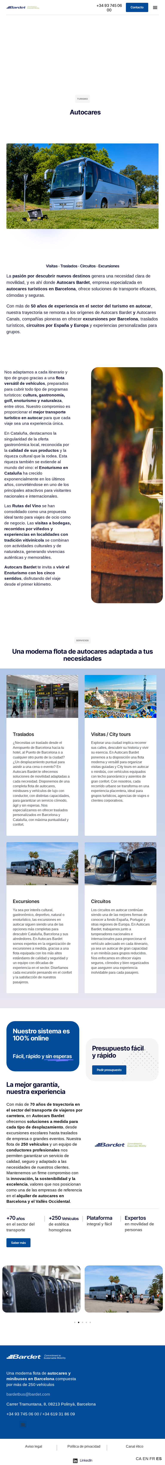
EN (145, 1458)
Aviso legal (33, 1446)
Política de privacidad (83, 1446)
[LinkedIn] (75, 1460)
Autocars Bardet (116, 312)
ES (159, 1458)
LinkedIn (86, 1460)
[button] (155, 7)
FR (152, 1458)
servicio (56, 1155)
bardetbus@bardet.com (28, 1394)
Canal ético (134, 1446)
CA (139, 1458)
